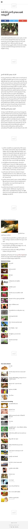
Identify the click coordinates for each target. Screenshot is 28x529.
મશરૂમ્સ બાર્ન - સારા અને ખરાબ (15, 383)
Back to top (14, 522)
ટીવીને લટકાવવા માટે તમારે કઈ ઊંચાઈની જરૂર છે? (17, 416)
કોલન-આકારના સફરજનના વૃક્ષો (15, 322)
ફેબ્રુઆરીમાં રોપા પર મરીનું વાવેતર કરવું (16, 310)
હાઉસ (2, 9)
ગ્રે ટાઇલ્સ (11, 421)
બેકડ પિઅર (11, 395)
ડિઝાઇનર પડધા (12, 474)
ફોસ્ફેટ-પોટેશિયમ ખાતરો (14, 304)
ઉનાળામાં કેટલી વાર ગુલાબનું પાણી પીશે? (16, 298)
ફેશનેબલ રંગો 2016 (12, 389)
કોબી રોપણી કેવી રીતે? (13, 316)
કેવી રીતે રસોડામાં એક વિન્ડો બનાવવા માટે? (17, 371)
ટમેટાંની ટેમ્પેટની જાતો (13, 339)
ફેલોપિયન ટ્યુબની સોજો (13, 497)
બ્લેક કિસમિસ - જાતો (13, 328)
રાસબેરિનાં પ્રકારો (12, 287)
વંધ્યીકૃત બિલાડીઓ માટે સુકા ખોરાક (16, 444)
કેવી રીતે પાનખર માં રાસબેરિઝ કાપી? (16, 292)
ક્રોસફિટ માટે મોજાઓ (13, 456)
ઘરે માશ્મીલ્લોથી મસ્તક (13, 403)
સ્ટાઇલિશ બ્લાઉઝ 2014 (13, 468)
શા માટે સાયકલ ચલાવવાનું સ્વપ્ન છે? (16, 450)
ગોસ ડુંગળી (11, 263)
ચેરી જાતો (11, 275)
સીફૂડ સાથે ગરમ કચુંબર (13, 439)
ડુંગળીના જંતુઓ (20, 254)
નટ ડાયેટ (10, 366)
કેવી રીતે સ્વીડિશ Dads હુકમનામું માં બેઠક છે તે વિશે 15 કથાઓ (17, 378)
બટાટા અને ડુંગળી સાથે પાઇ (14, 486)
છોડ (4, 9)
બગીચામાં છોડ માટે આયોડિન (14, 281)
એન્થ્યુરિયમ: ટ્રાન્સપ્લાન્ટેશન (15, 334)
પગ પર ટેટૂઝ (11, 480)
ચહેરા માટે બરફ (12, 409)
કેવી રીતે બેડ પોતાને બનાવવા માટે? (15, 462)
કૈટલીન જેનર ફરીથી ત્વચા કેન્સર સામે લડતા (17, 433)
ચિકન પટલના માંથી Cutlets (14, 491)
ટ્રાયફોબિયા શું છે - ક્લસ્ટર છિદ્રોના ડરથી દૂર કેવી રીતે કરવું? (18, 427)
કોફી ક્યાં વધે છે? (12, 269)
